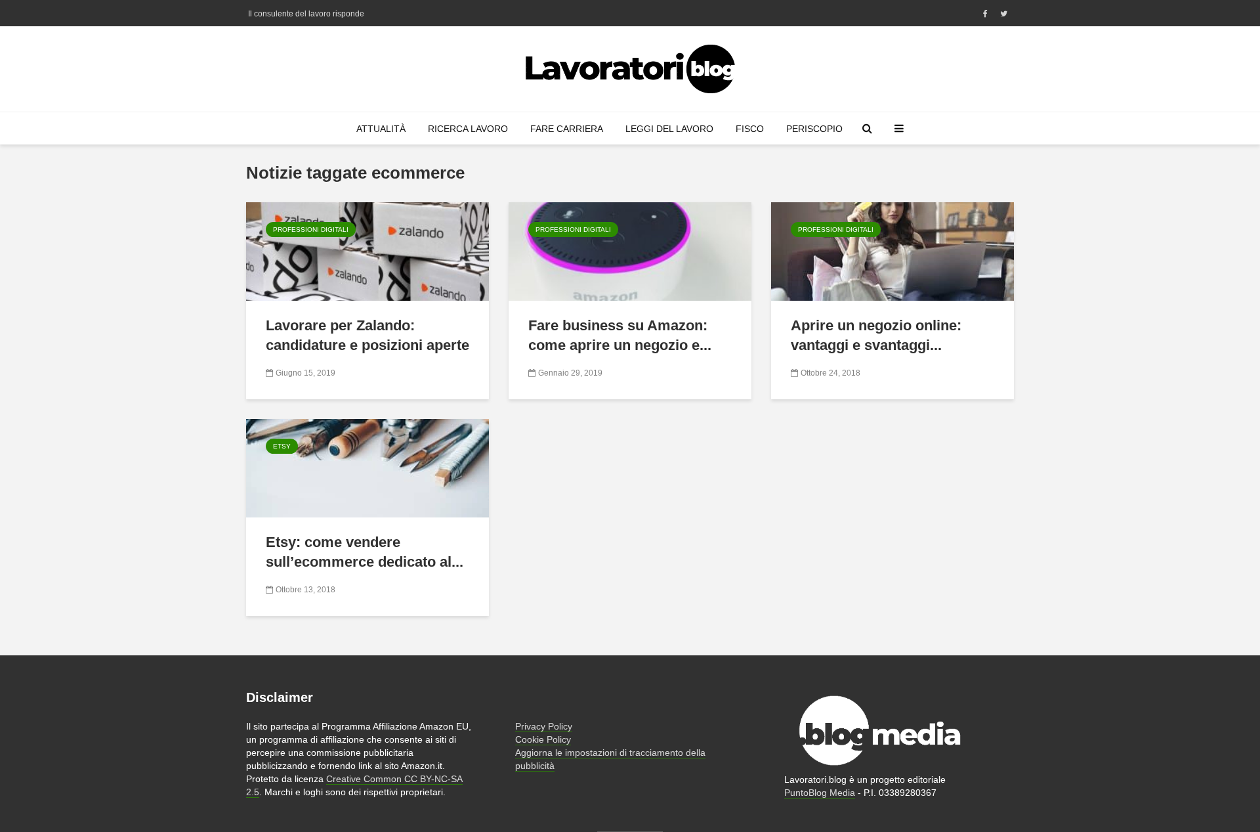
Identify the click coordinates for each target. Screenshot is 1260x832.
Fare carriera (566, 128)
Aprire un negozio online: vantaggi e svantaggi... (876, 335)
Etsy (282, 446)
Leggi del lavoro (669, 128)
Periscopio (814, 128)
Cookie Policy (543, 739)
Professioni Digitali (310, 229)
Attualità (381, 128)
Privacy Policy (543, 726)
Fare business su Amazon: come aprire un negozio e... (619, 335)
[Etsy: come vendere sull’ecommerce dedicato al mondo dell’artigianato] (367, 467)
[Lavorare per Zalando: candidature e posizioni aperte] (367, 250)
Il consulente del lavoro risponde (306, 13)
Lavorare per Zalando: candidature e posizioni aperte (367, 335)
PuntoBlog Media (819, 792)
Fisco (750, 128)
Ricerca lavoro (468, 128)
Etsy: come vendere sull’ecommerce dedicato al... (364, 552)
